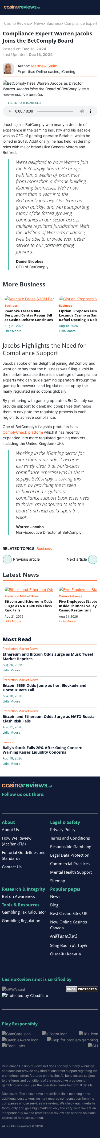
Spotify (75, 805)
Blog (54, 904)
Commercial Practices (70, 863)
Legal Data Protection (69, 855)
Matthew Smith (44, 66)
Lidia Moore (13, 331)
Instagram (63, 805)
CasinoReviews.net (22, 979)
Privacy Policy (62, 829)
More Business (24, 284)
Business (54, 23)
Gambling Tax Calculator (24, 912)
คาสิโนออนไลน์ (63, 936)
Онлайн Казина (65, 953)
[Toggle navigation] (89, 7)
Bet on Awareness (18, 896)
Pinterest (29, 805)
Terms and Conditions (70, 838)
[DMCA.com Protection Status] (82, 989)
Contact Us (12, 866)
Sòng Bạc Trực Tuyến (69, 945)
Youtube (40, 805)
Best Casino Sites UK (68, 913)
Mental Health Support (71, 872)
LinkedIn (17, 805)
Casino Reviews (17, 23)
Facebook (52, 805)
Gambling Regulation (21, 920)
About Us (10, 829)
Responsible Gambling (70, 846)
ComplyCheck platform (23, 432)
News (39, 23)
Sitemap (57, 880)
